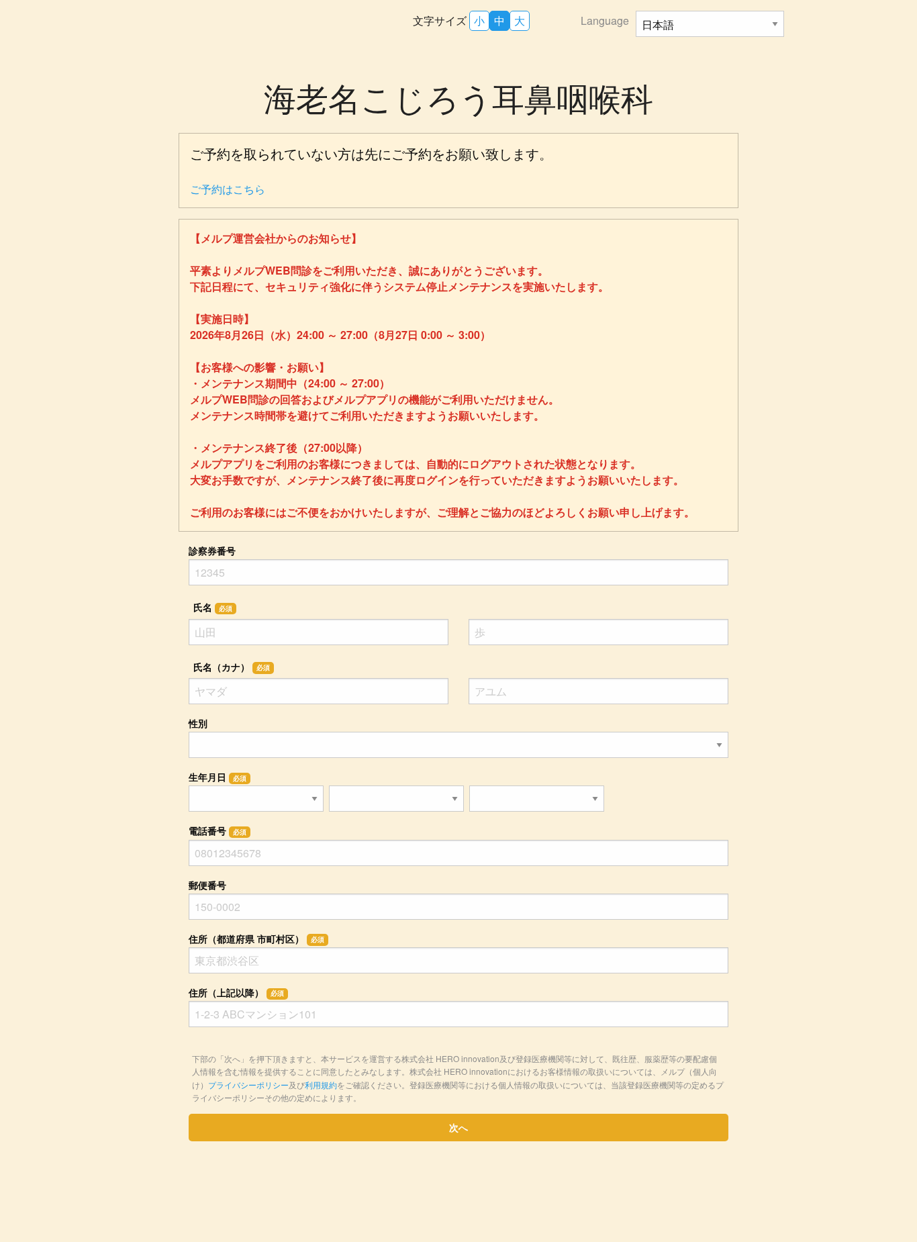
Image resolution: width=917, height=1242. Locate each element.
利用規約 (321, 1084)
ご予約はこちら (227, 189)
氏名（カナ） (231, 666)
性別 (198, 723)
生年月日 (217, 776)
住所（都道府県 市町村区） (256, 938)
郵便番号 (207, 885)
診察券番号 (212, 550)
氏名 (212, 607)
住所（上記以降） (236, 992)
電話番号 (217, 830)
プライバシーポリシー (248, 1084)
